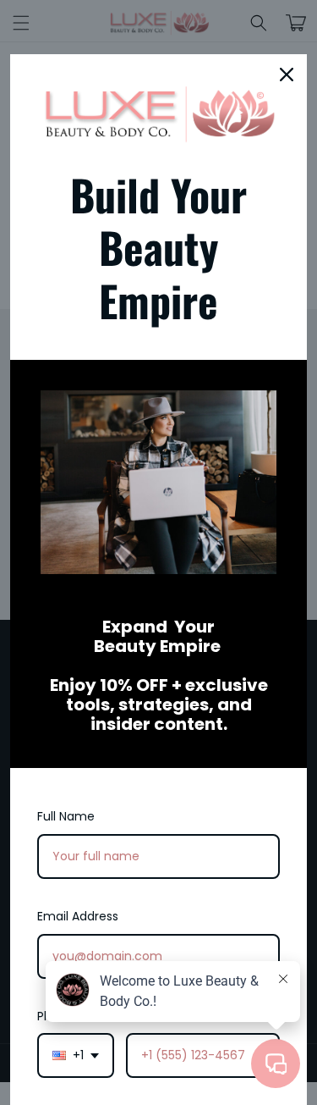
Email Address (77, 916)
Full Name (66, 816)
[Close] (286, 74)
